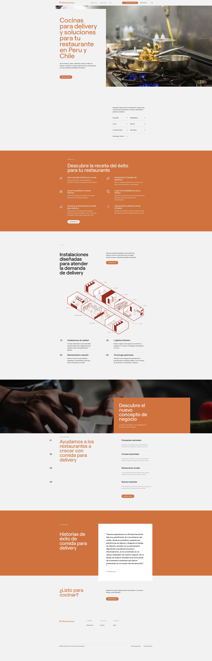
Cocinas (102, 625)
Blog (110, 2)
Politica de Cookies (148, 646)
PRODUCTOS (94, 2)
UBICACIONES (103, 2)
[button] (143, 3)
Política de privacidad (135, 646)
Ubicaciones (90, 625)
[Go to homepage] (67, 2)
